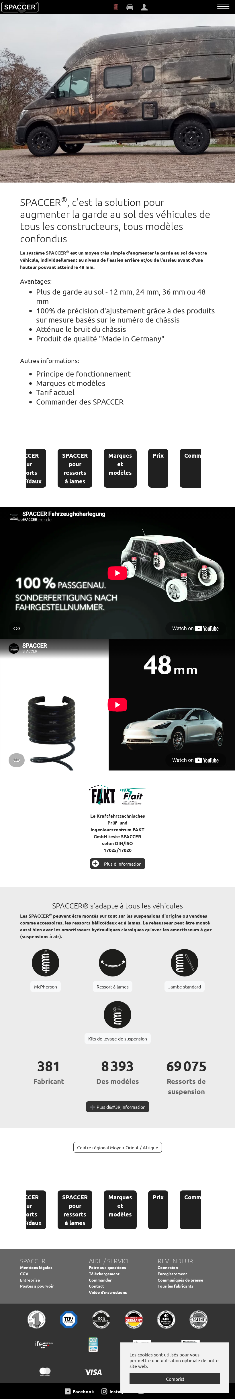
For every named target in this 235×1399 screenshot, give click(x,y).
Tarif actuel (55, 392)
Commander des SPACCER (80, 401)
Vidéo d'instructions (108, 1292)
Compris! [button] (175, 1379)
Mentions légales (36, 1267)
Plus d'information (123, 863)
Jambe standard (184, 986)
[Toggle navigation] (223, 6)
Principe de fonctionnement (83, 373)
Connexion (168, 1267)
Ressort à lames (113, 986)
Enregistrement (172, 1273)
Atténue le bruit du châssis (81, 329)
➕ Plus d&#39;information (118, 1107)
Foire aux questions (107, 1267)
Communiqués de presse (180, 1279)
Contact (96, 1285)
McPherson (45, 986)
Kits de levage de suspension (117, 1038)
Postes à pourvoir (37, 1285)
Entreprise (30, 1279)
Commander (200, 455)
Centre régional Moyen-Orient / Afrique (117, 1147)
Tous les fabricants (175, 1285)
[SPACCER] (20, 7)
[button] (14, 97)
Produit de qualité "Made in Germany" (100, 338)
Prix (158, 455)
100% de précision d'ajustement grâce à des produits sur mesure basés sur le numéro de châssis (125, 315)
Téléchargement (104, 1273)
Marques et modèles (70, 383)
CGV (24, 1273)
